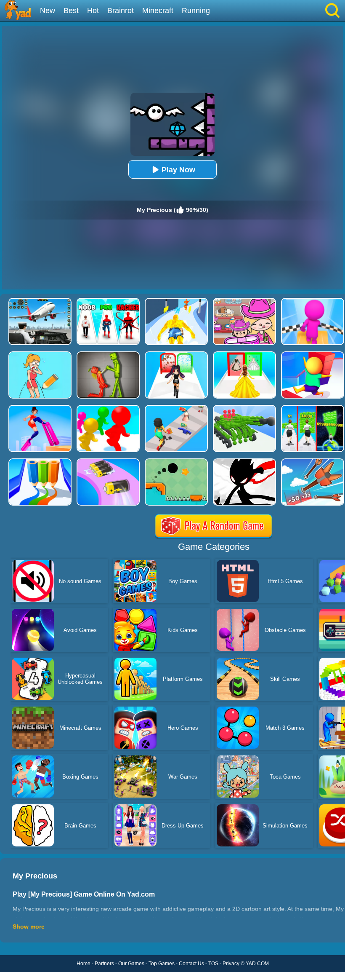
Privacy (231, 964)
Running (196, 10)
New (47, 10)
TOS (213, 964)
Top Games (162, 964)
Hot (93, 10)
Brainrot (120, 10)
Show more (29, 926)
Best (71, 10)
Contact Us (191, 964)
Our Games (131, 964)
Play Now (178, 170)
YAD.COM (257, 964)
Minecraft (157, 10)
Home (83, 964)
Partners (104, 964)
